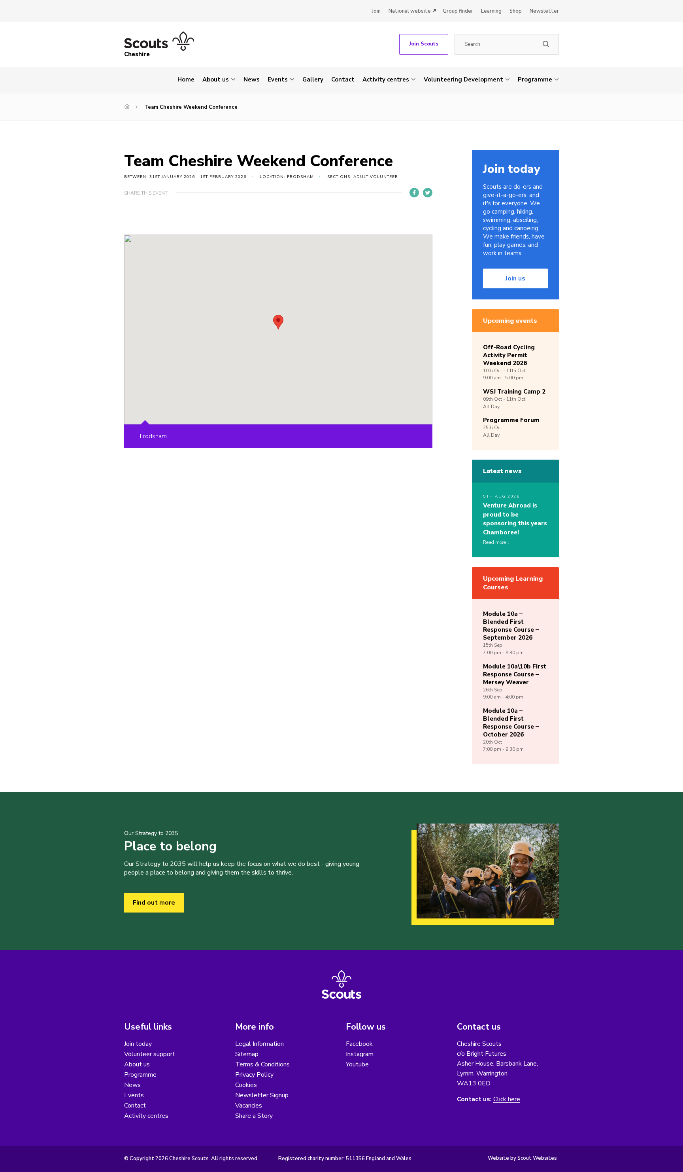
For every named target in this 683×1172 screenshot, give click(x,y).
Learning (491, 11)
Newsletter (544, 11)
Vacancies (248, 1105)
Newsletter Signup (262, 1095)
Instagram (360, 1054)
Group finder (458, 11)
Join (376, 11)
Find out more (154, 902)
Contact (343, 79)
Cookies (246, 1085)
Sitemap (246, 1054)
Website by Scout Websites (522, 1158)
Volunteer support (149, 1054)
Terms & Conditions (262, 1064)
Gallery (312, 79)
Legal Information (259, 1043)
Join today (138, 1043)
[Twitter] (427, 192)
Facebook (359, 1043)
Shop (515, 11)
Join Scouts (423, 43)
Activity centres (385, 79)
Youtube (357, 1064)
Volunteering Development (463, 79)
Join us (515, 278)
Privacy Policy (254, 1074)
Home (185, 79)
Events (278, 79)
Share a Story (254, 1115)
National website (410, 11)
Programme (535, 79)
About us (215, 79)
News (251, 79)
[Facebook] (414, 192)
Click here (506, 1099)
